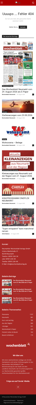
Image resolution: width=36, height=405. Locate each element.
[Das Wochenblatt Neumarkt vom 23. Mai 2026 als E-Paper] (7, 283)
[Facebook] (18, 387)
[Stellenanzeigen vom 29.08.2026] (18, 106)
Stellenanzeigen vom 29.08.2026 (17, 115)
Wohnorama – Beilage (12, 142)
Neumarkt (5, 225)
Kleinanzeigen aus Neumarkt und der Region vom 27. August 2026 (17, 174)
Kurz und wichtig (7, 195)
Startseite (23, 27)
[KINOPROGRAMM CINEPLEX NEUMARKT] (18, 190)
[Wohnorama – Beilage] (18, 131)
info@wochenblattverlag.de (17, 264)
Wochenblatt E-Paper (8, 86)
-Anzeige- (5, 112)
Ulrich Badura (6, 233)
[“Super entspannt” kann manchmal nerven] (18, 217)
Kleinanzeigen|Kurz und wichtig (10, 170)
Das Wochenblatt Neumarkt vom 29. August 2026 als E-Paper (17, 90)
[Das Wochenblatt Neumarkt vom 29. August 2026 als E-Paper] (18, 63)
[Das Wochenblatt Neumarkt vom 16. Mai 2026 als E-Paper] (7, 291)
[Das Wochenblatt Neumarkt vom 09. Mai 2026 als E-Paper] (7, 300)
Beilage (4, 139)
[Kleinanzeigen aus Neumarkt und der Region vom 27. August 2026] (18, 160)
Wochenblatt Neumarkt (8, 94)
